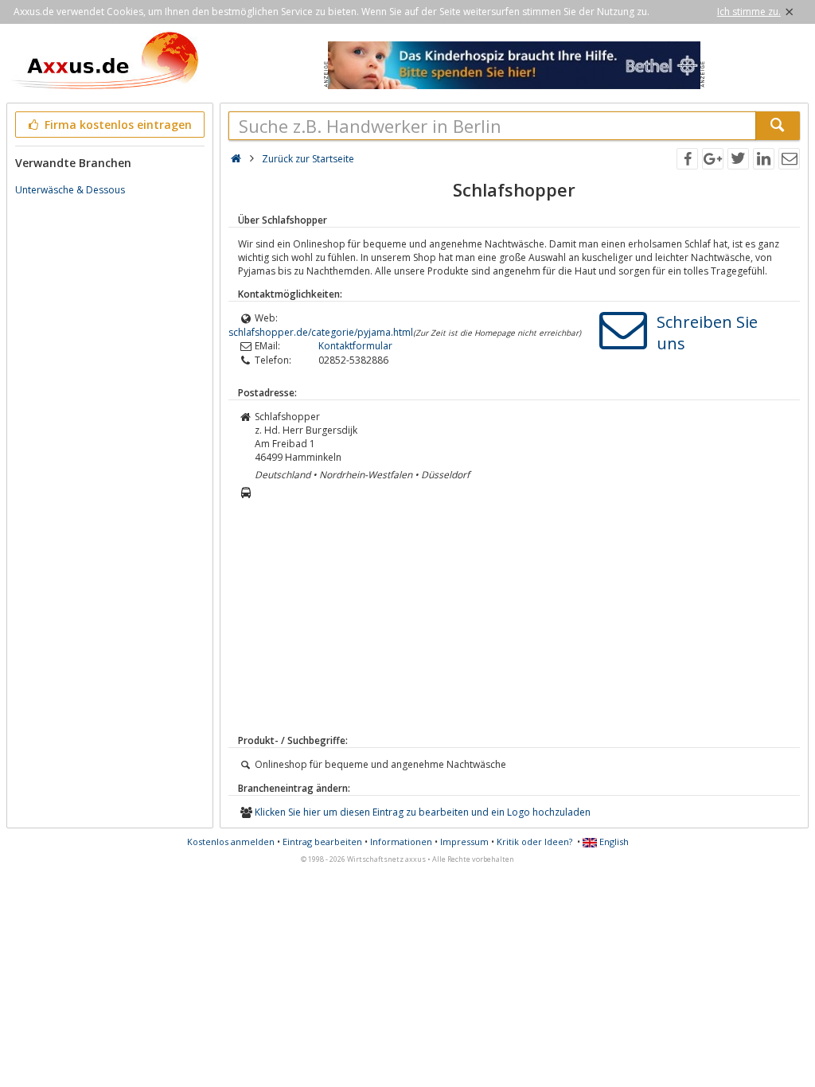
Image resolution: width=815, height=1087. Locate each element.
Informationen (401, 841)
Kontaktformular (355, 346)
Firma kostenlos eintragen (116, 124)
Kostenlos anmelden (231, 841)
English (613, 841)
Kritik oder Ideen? (534, 841)
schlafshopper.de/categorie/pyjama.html (320, 332)
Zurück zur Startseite (308, 159)
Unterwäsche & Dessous (70, 190)
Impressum (464, 841)
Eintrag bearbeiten (322, 841)
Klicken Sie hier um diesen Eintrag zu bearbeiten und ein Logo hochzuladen (423, 812)
